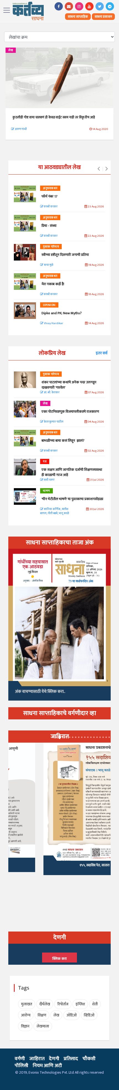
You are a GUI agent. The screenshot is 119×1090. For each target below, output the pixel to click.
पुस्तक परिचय (51, 246)
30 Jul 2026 (96, 509)
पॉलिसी (21, 1066)
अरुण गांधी (20, 129)
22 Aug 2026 (95, 236)
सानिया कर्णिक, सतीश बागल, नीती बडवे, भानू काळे (54, 511)
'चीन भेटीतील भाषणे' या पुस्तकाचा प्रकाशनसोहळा (72, 499)
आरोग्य (25, 1015)
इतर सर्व (101, 353)
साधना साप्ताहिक (78, 16)
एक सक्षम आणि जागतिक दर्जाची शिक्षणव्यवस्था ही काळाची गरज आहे (72, 472)
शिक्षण (42, 1015)
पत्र (44, 461)
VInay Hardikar (53, 323)
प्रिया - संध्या (49, 226)
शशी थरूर (49, 480)
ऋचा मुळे (48, 265)
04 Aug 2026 (95, 422)
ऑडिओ (71, 1015)
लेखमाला (43, 1026)
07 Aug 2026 (95, 393)
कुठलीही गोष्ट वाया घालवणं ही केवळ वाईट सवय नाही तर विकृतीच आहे (53, 117)
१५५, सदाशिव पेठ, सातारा (59, 865)
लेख (10, 50)
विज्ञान (25, 1026)
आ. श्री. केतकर (51, 393)
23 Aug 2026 (95, 207)
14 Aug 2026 (96, 323)
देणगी (54, 1059)
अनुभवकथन (50, 188)
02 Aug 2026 (95, 451)
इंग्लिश (80, 1004)
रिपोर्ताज (62, 1004)
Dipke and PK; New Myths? (62, 313)
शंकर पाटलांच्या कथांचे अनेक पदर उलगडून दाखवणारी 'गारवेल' (69, 384)
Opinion (49, 305)
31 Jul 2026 (96, 480)
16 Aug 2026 (96, 294)
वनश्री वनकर (50, 207)
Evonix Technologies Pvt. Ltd (51, 1072)
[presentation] (98, 169)
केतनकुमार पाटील (53, 422)
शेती (95, 1004)
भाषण (46, 490)
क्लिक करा (59, 959)
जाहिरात (37, 1059)
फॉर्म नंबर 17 (50, 196)
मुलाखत (26, 1004)
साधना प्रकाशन (103, 16)
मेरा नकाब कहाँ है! (53, 284)
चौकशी (88, 1059)
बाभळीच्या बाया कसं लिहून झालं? (63, 441)
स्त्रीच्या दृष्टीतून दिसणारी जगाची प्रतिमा (65, 255)
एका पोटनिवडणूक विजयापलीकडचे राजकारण (70, 412)
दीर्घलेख (44, 1004)
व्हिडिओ (89, 1015)
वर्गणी (20, 1059)
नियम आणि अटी (47, 1066)
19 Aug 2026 (96, 265)
